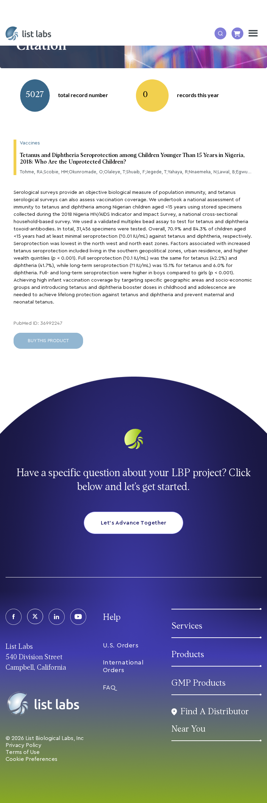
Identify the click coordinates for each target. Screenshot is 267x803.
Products (187, 654)
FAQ (109, 687)
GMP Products (198, 683)
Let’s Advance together (134, 523)
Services (186, 626)
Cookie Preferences (31, 759)
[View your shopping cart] (237, 33)
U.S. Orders (121, 645)
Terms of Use (23, 752)
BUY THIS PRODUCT (48, 340)
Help (112, 617)
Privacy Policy (23, 745)
